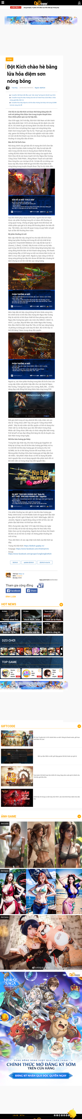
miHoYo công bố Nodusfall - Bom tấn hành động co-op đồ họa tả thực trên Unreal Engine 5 (54, 632)
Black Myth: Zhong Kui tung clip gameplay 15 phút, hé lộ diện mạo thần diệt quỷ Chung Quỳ (32, 619)
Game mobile (49, 611)
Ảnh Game (8, 816)
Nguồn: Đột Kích (40, 88)
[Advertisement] (41, 41)
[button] (61, 654)
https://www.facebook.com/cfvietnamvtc (32, 549)
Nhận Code (57, 738)
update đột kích (29, 562)
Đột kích (15, 562)
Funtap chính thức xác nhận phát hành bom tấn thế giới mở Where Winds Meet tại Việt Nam (11, 619)
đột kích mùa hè (45, 562)
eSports (25, 624)
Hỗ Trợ (22, 1115)
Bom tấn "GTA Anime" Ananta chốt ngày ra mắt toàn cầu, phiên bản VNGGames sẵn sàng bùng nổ (11, 632)
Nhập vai (21, 574)
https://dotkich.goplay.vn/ (34, 546)
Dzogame (19, 576)
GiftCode (8, 726)
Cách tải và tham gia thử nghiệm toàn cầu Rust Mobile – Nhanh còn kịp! (53, 619)
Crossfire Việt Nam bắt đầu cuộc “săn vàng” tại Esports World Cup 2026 (33, 95)
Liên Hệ (15, 1115)
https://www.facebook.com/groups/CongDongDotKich (30, 554)
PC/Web (4, 611)
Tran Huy (15, 88)
